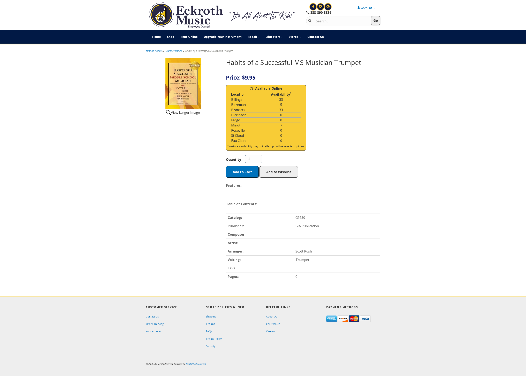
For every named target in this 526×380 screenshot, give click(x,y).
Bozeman (238, 104)
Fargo (235, 120)
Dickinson (238, 115)
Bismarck (238, 110)
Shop (170, 37)
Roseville (238, 130)
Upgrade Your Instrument (223, 37)
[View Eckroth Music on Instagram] (321, 7)
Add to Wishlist (278, 172)
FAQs (209, 331)
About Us (271, 316)
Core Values (273, 324)
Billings (236, 99)
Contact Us (315, 37)
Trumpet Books (173, 51)
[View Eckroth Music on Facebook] (313, 7)
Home (156, 37)
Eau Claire (239, 140)
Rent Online (189, 37)
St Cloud (237, 135)
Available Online (268, 88)
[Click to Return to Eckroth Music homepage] (223, 15)
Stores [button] (294, 37)
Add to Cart (242, 172)
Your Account (153, 331)
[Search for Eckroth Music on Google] (328, 7)
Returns (210, 324)
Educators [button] (272, 37)
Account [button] (366, 8)
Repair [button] (252, 37)
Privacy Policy (214, 339)
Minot (235, 125)
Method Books (153, 51)
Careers (270, 331)
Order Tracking (155, 324)
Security (210, 346)
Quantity (233, 159)
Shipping (211, 316)
